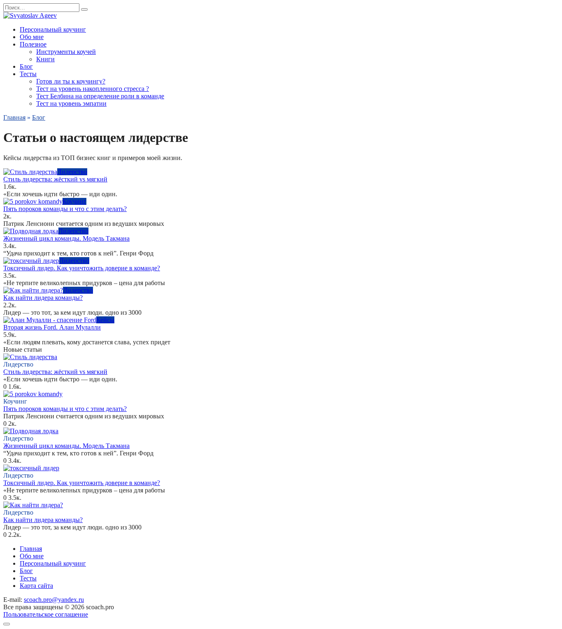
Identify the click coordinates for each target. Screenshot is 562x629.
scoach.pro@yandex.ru (54, 599)
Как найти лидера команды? (43, 297)
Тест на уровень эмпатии (71, 103)
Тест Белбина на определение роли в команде (100, 96)
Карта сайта (36, 585)
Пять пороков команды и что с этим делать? (65, 208)
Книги (45, 59)
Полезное (33, 44)
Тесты (28, 73)
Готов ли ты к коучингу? (70, 81)
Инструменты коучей (66, 51)
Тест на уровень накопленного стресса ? (92, 88)
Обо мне (32, 36)
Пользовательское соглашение (45, 614)
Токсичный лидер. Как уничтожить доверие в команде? (81, 268)
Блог (26, 66)
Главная (31, 548)
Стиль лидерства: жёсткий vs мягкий (55, 179)
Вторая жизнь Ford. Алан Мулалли (52, 327)
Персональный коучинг (53, 29)
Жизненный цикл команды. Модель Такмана (66, 238)
